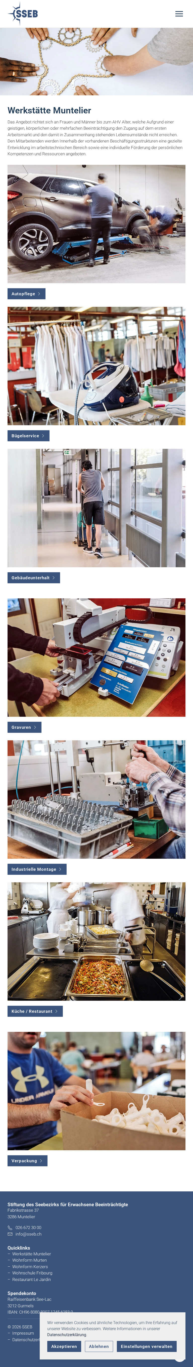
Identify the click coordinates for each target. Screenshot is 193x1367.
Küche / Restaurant (32, 1011)
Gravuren (21, 727)
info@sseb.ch (28, 1234)
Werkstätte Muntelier (31, 1253)
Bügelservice (25, 435)
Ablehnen (99, 1346)
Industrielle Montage (34, 869)
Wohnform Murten (29, 1260)
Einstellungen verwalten (147, 1346)
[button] (180, 14)
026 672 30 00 (27, 1227)
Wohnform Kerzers (30, 1266)
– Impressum (21, 1333)
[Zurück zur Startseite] (23, 14)
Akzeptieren (64, 1346)
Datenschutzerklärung (66, 1334)
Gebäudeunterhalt (31, 577)
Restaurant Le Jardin (31, 1279)
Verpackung (24, 1160)
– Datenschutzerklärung (30, 1339)
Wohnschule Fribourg (32, 1272)
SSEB (27, 1326)
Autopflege (23, 293)
